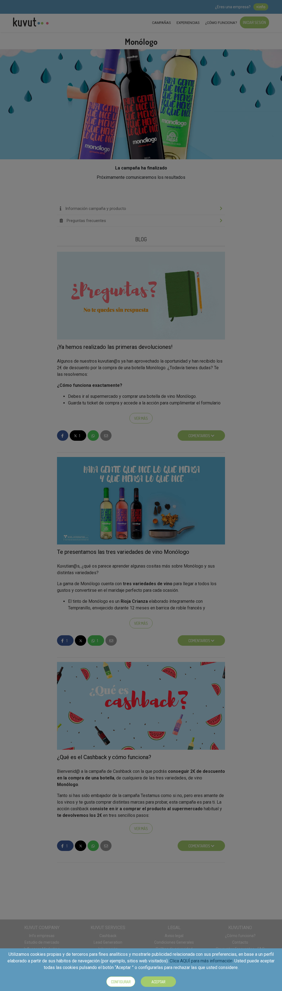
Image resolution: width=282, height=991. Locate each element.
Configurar (121, 981)
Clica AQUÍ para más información (201, 960)
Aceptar (158, 981)
